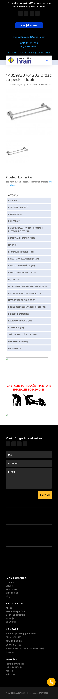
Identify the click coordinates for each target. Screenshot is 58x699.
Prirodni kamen (17, 314)
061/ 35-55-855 (29, 43)
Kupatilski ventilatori (20, 272)
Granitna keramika (18, 238)
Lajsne (11, 279)
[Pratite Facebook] (20, 13)
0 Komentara (45, 84)
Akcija (11, 200)
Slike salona (12, 592)
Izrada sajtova (32, 693)
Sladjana (19, 84)
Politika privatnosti (15, 663)
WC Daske (13, 348)
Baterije (12, 214)
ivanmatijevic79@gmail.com (29, 37)
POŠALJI (45, 494)
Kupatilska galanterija (21, 258)
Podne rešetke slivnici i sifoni (24, 307)
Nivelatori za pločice (20, 300)
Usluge (9, 585)
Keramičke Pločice (18, 251)
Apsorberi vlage (17, 207)
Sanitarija (14, 327)
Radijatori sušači (17, 320)
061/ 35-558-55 (14, 641)
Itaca (11, 245)
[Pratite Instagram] (26, 13)
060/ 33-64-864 (14, 644)
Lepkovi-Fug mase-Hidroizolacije (26, 286)
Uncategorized (16, 341)
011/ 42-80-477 (29, 46)
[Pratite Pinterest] (37, 13)
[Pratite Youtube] (32, 13)
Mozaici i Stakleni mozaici (22, 293)
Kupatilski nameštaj (19, 265)
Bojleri (12, 221)
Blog (8, 596)
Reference (10, 674)
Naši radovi (11, 589)
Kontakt (10, 670)
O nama (10, 582)
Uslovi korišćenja (14, 667)
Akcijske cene (29, 25)
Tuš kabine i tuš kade (19, 334)
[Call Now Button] (51, 682)
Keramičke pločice (15, 611)
